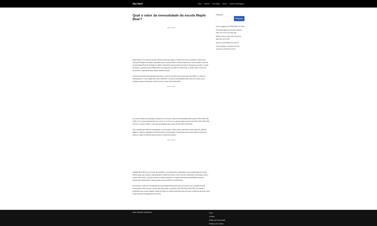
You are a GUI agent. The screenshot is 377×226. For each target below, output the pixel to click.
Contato (212, 216)
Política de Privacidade (217, 220)
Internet (207, 4)
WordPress (148, 212)
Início (200, 4)
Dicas (225, 4)
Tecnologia (216, 4)
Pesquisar (219, 15)
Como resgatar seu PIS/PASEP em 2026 (230, 26)
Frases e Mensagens (236, 4)
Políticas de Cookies (216, 224)
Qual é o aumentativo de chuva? (227, 43)
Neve (134, 212)
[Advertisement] (171, 43)
